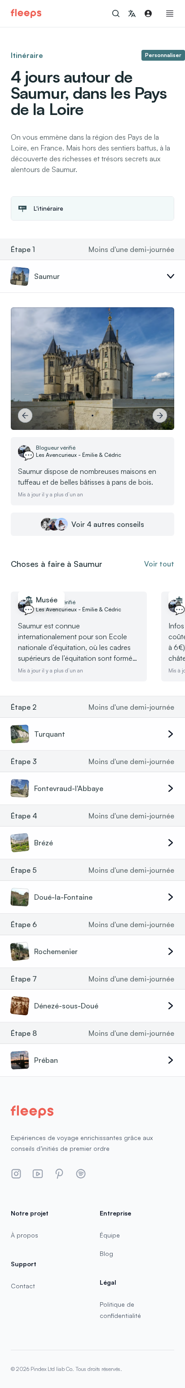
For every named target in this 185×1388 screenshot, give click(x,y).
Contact (23, 1286)
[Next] (160, 415)
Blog (106, 1253)
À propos (24, 1235)
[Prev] (25, 415)
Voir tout (159, 563)
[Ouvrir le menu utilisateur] (148, 13)
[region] (92, 368)
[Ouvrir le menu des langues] (132, 13)
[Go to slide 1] (92, 415)
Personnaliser (163, 55)
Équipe (110, 1235)
